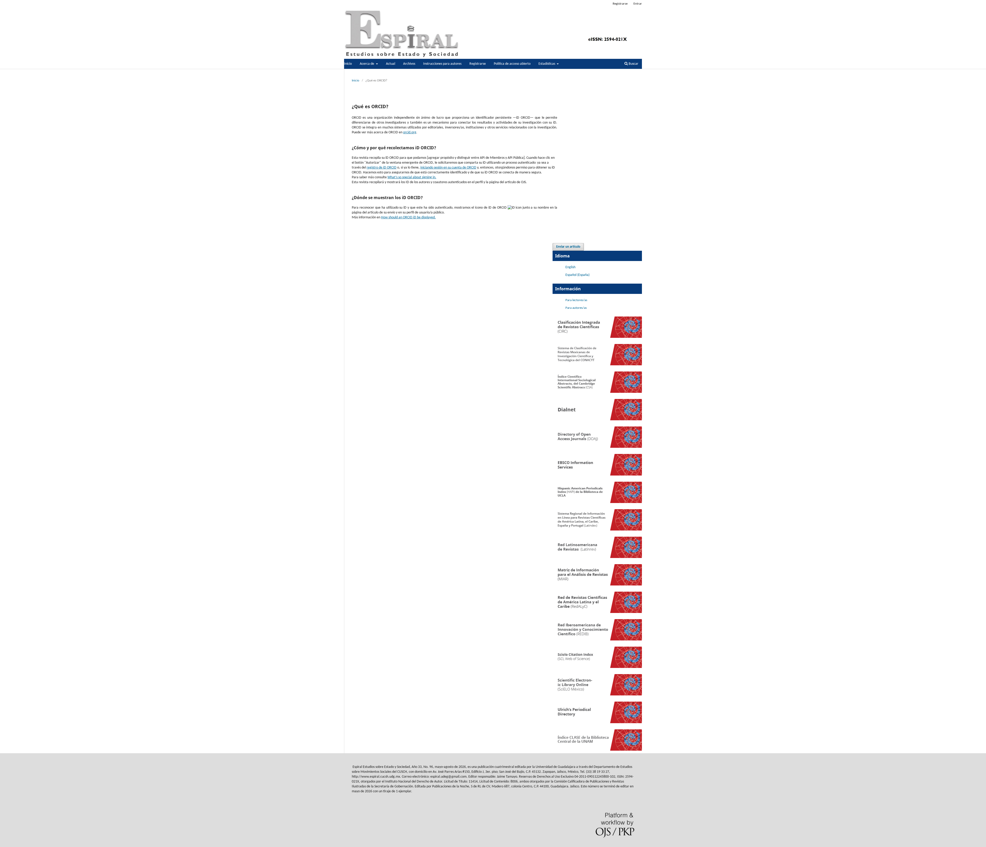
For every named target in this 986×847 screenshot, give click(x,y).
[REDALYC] (597, 612)
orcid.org (409, 132)
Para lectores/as (576, 300)
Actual (390, 64)
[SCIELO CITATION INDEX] (597, 667)
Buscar (633, 64)
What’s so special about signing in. (411, 177)
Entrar (637, 3)
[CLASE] (597, 750)
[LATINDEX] (597, 530)
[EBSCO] (597, 475)
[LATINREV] (597, 557)
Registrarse (477, 64)
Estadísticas (547, 64)
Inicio (348, 64)
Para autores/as (576, 308)
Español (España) (577, 275)
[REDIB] (597, 639)
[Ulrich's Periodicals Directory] (597, 722)
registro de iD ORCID (381, 168)
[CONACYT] (597, 364)
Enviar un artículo (568, 246)
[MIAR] (597, 585)
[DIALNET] (597, 419)
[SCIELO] (597, 694)
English (570, 267)
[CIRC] (597, 337)
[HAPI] (597, 502)
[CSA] (597, 392)
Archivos (409, 64)
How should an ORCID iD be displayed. (408, 217)
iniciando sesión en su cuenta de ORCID (448, 168)
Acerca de (367, 64)
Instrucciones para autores (442, 64)
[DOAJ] (597, 447)
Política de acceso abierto (512, 64)
